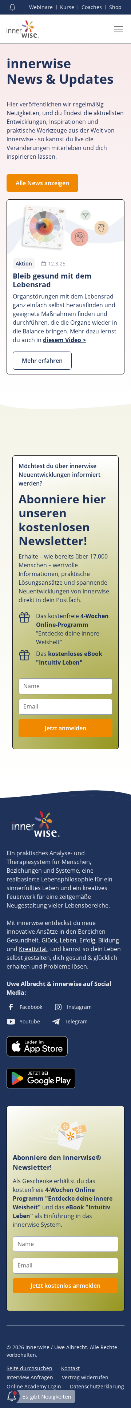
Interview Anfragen (30, 1377)
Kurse (67, 7)
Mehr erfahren (42, 361)
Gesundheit (23, 940)
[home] (23, 29)
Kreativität (33, 949)
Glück (49, 940)
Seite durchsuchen (29, 1368)
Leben (68, 940)
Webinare (41, 7)
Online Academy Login (34, 1386)
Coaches (92, 7)
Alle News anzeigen (42, 183)
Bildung (108, 940)
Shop (115, 7)
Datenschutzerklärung (97, 1386)
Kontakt (70, 1368)
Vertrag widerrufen (85, 1377)
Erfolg (87, 940)
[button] (117, 29)
